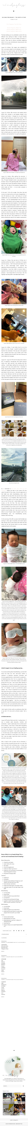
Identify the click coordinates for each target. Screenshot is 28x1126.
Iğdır (2, 983)
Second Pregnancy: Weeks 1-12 (14, 27)
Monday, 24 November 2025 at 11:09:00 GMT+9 (13, 942)
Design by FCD (19, 1123)
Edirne (2, 971)
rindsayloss (12, 1123)
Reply (2, 951)
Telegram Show (4, 948)
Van (2, 960)
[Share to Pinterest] (18, 930)
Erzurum (3, 968)
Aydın (2, 970)
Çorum (2, 966)
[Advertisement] (14, 1033)
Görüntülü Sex (4, 947)
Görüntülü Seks (4, 946)
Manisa (3, 961)
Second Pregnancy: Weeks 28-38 (14, 31)
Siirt (2, 993)
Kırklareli (3, 991)
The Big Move (5, 934)
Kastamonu (3, 984)
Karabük (3, 963)
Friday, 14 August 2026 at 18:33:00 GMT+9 (12, 979)
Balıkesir (3, 964)
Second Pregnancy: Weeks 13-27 (14, 29)
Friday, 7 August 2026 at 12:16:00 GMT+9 (12, 956)
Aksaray (3, 994)
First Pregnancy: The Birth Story (14, 24)
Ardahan (3, 967)
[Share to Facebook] (16, 930)
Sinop (2, 987)
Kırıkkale (3, 986)
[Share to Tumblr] (21, 930)
